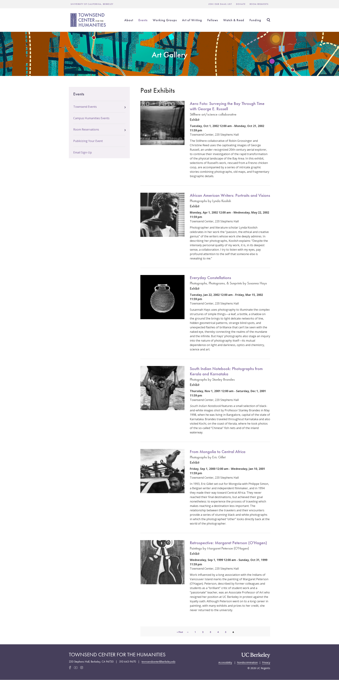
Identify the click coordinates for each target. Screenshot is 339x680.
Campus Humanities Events (91, 118)
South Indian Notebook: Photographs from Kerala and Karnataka (226, 371)
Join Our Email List (220, 4)
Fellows (212, 20)
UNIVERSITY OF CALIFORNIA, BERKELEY (92, 4)
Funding (255, 20)
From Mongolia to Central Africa (217, 451)
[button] (125, 106)
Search (268, 20)
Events (142, 20)
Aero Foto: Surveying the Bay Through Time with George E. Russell (227, 106)
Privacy (266, 662)
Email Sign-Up (82, 152)
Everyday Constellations (210, 277)
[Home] (88, 20)
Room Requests (259, 4)
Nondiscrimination (247, 662)
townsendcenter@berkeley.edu (158, 661)
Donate (240, 4)
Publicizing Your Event (88, 141)
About (128, 20)
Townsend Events (85, 107)
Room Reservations (86, 129)
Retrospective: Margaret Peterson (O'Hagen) (228, 542)
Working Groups (165, 20)
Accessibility (225, 662)
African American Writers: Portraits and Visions (230, 195)
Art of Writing (192, 20)
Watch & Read (233, 20)
